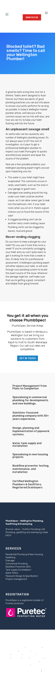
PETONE (40, 654)
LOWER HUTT (38, 651)
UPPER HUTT (37, 658)
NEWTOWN (28, 654)
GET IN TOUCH (28, 358)
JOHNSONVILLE (33, 647)
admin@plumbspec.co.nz (27, 674)
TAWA (26, 658)
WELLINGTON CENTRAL (27, 661)
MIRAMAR (16, 654)
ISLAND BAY (18, 647)
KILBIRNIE (24, 651)
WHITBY (35, 665)
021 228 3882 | (20, 670)
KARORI (14, 651)
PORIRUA (16, 658)
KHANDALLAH (22, 665)
